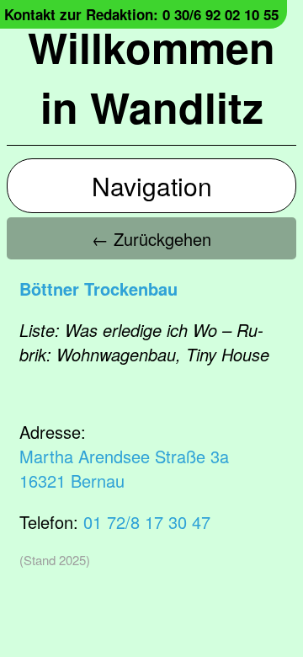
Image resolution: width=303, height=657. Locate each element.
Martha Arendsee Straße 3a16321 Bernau (124, 468)
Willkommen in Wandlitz (151, 76)
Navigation (152, 186)
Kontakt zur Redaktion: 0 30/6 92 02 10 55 (141, 14)
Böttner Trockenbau (98, 288)
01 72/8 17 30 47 (146, 522)
